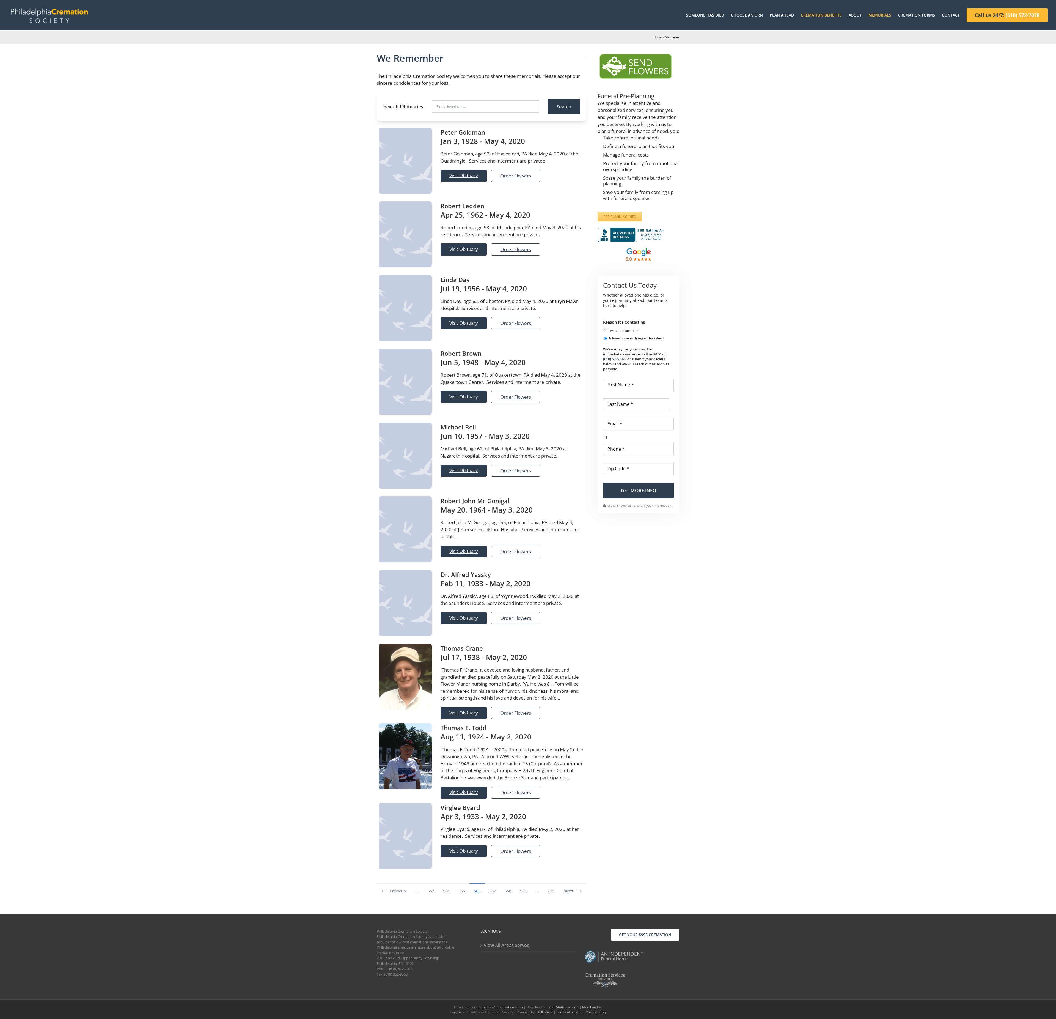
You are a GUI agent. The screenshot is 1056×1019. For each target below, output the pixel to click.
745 (551, 891)
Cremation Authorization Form (499, 1007)
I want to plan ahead (624, 330)
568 (508, 891)
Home (658, 37)
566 (477, 891)
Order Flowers (515, 175)
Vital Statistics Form (564, 1007)
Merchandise (592, 1007)
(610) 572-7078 (614, 359)
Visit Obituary (463, 175)
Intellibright (544, 1012)
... (417, 891)
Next (569, 891)
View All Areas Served (507, 945)
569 (523, 891)
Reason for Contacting (624, 322)
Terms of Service (569, 1012)
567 (492, 891)
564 (446, 891)
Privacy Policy (596, 1012)
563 (431, 891)
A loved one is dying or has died (636, 338)
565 (461, 891)
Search (564, 106)
